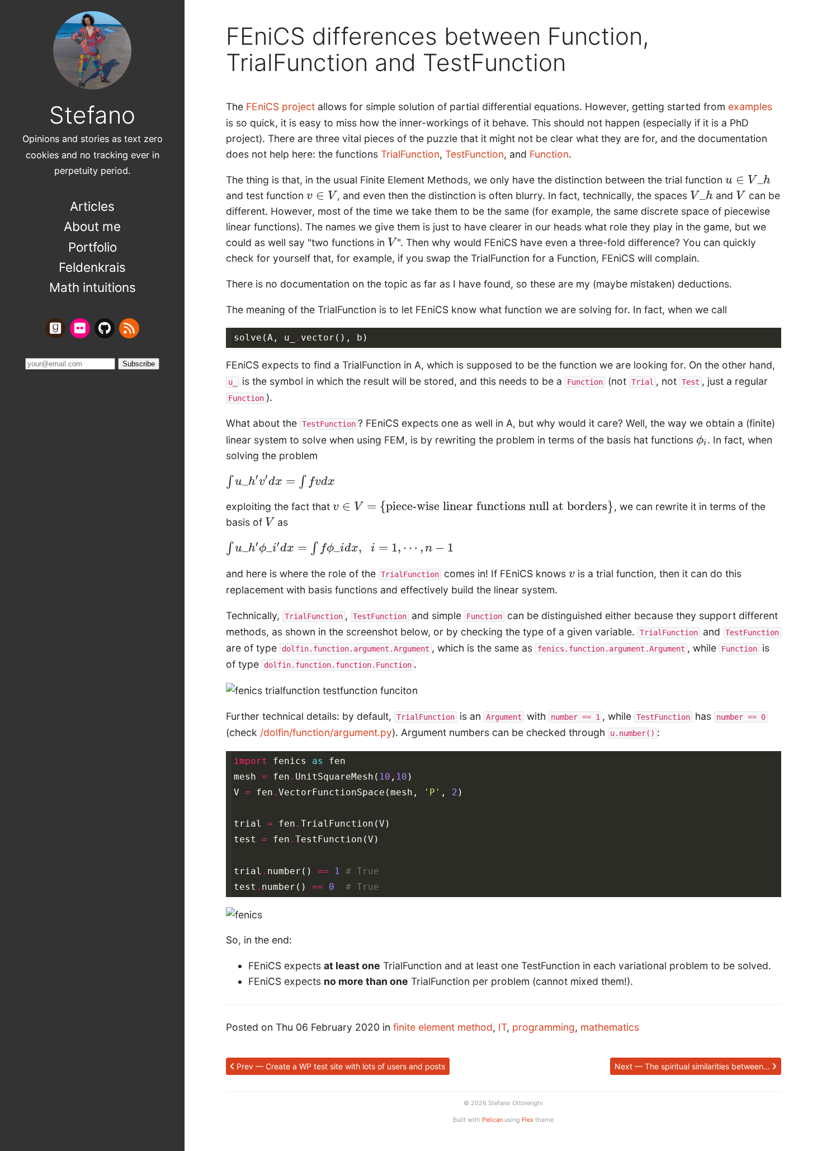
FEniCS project (280, 106)
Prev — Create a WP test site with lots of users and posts (339, 1066)
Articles (92, 206)
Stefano (92, 115)
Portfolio (92, 246)
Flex (527, 1120)
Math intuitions (92, 287)
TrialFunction (410, 154)
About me (92, 226)
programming (543, 1027)
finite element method (443, 1027)
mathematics (609, 1027)
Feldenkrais (92, 267)
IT (502, 1027)
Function (549, 154)
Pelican (492, 1120)
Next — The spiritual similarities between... (693, 1066)
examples (750, 106)
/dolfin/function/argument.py (326, 732)
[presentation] (748, 180)
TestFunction (474, 154)
